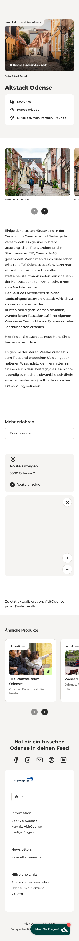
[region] (39, 535)
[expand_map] (67, 502)
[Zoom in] (67, 558)
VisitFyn (17, 893)
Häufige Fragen (22, 832)
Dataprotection (21, 929)
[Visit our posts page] (63, 759)
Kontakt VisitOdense (26, 826)
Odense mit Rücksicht (27, 888)
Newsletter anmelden (27, 857)
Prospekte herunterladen (30, 882)
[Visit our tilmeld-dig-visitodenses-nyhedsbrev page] (39, 759)
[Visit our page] (27, 759)
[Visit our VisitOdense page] (15, 759)
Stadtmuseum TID (19, 253)
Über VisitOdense (24, 821)
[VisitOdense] (23, 779)
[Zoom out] (67, 569)
